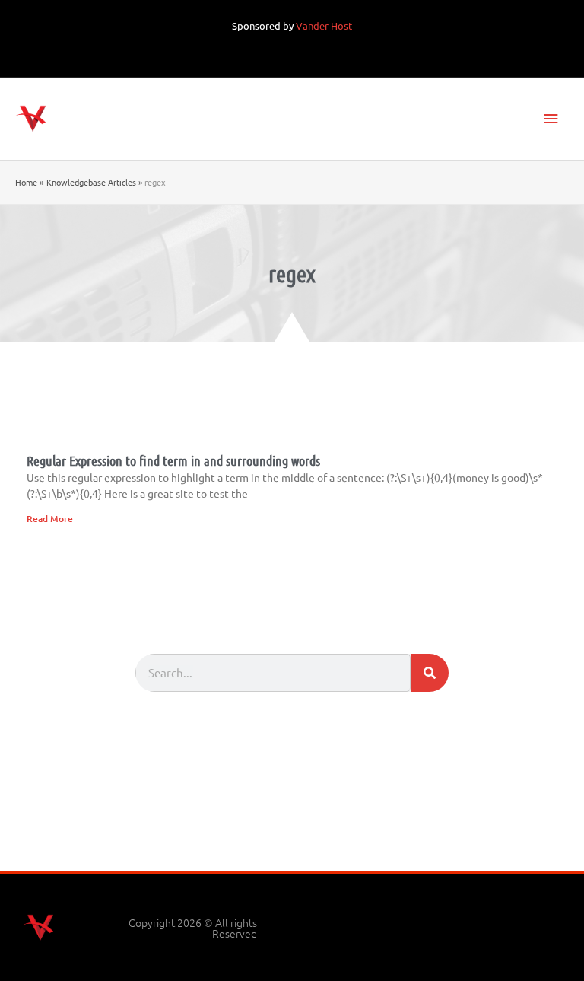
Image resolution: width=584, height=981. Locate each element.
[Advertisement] (292, 829)
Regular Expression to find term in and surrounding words (173, 460)
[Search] (430, 673)
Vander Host (324, 25)
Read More (50, 518)
